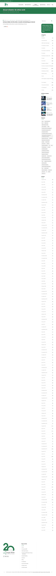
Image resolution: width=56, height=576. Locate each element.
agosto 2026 (44, 179)
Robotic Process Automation (36, 5)
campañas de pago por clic (46, 130)
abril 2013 (43, 408)
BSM (48, 126)
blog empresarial (47, 121)
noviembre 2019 (44, 293)
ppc (42, 161)
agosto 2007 (44, 525)
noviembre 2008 (44, 512)
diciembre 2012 (44, 418)
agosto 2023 (44, 235)
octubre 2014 (44, 370)
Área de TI (43, 173)
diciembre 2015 (44, 349)
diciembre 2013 (44, 390)
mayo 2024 (44, 212)
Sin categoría (44, 82)
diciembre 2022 (44, 255)
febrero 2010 (44, 494)
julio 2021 (43, 268)
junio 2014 (43, 380)
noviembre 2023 (44, 227)
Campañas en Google (45, 45)
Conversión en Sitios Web (46, 50)
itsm (51, 145)
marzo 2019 (44, 311)
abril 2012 (43, 436)
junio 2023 (43, 240)
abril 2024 (43, 215)
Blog (52, 4)
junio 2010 (43, 484)
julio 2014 (43, 377)
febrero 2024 (44, 220)
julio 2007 (43, 527)
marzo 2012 (44, 438)
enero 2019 (43, 316)
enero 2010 (43, 497)
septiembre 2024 (44, 202)
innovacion (43, 143)
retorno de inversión (45, 164)
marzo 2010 (44, 492)
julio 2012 (43, 428)
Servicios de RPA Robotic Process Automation (27, 553)
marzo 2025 (44, 187)
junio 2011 (43, 456)
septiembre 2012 (44, 423)
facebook (50, 138)
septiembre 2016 (44, 329)
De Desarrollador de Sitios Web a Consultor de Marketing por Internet (19, 22)
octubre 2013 (44, 395)
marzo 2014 (44, 385)
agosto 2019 (44, 301)
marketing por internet (45, 150)
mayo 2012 (44, 433)
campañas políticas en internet (46, 133)
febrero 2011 (44, 466)
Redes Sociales (44, 73)
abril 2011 (43, 461)
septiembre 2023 (44, 232)
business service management (46, 128)
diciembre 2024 (44, 194)
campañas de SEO (45, 131)
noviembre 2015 (44, 352)
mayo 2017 (44, 321)
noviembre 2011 (44, 446)
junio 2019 (43, 306)
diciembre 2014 (44, 367)
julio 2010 (43, 481)
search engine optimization (46, 166)
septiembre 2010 (44, 476)
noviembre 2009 (44, 502)
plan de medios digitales (45, 157)
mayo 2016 (44, 337)
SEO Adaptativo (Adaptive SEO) (47, 78)
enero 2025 (43, 192)
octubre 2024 (44, 199)
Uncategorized (44, 87)
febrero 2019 (44, 314)
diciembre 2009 (44, 499)
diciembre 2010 (44, 469)
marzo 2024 (44, 217)
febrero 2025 (44, 189)
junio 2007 (43, 530)
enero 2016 (43, 347)
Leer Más (5, 26)
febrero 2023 (44, 250)
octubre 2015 (44, 354)
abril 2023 (43, 245)
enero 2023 (43, 253)
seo (42, 168)
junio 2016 (43, 334)
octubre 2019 (44, 296)
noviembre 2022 (44, 258)
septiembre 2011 (44, 448)
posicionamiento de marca (46, 159)
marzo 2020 (44, 283)
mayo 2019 (44, 309)
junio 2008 (43, 517)
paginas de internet (45, 154)
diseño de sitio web (45, 138)
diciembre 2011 (44, 443)
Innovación (43, 60)
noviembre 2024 (44, 197)
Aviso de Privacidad (25, 563)
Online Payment (24, 567)
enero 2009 (43, 509)
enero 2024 (43, 222)
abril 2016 (43, 339)
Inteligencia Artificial (45, 63)
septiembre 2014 (44, 372)
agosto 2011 (44, 451)
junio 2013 (43, 403)
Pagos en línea (24, 565)
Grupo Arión (47, 141)
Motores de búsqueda (45, 152)
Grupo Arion (13, 20)
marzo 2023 (44, 248)
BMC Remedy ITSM (45, 124)
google (43, 141)
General (43, 58)
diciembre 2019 (44, 291)
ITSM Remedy (44, 147)
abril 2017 (43, 324)
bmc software (44, 126)
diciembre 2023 (44, 225)
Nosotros (48, 4)
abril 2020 (43, 281)
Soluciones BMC (21, 4)
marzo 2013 (44, 410)
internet (48, 143)
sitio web (43, 171)
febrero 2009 (44, 507)
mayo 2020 (44, 278)
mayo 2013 (44, 405)
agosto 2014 (44, 375)
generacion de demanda (45, 140)
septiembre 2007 (44, 522)
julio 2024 (43, 207)
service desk (46, 168)
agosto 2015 (44, 357)
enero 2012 (43, 441)
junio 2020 (43, 276)
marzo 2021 (44, 273)
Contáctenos (24, 561)
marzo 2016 (44, 342)
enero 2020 (43, 288)
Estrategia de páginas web (20, 20)
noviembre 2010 (44, 471)
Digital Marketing (42, 4)
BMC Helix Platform (28, 4)
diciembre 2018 (44, 319)
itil (49, 145)
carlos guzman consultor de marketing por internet (46, 136)
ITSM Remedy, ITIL (45, 68)
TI (46, 171)
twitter (49, 171)
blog (42, 121)
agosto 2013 (44, 400)
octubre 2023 (44, 230)
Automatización (44, 40)
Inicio (23, 547)
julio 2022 (43, 260)
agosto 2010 (44, 479)
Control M (43, 48)
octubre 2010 (44, 474)
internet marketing (45, 145)
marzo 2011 (44, 464)
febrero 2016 (44, 344)
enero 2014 (43, 387)
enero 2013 (43, 415)
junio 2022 (43, 263)
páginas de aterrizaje (47, 161)
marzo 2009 (44, 504)
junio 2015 (43, 362)
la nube (49, 147)
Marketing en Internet (27, 20)
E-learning (43, 53)
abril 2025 (43, 184)
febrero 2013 (44, 413)
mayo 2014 (44, 382)
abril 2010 (43, 489)
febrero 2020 (44, 286)
